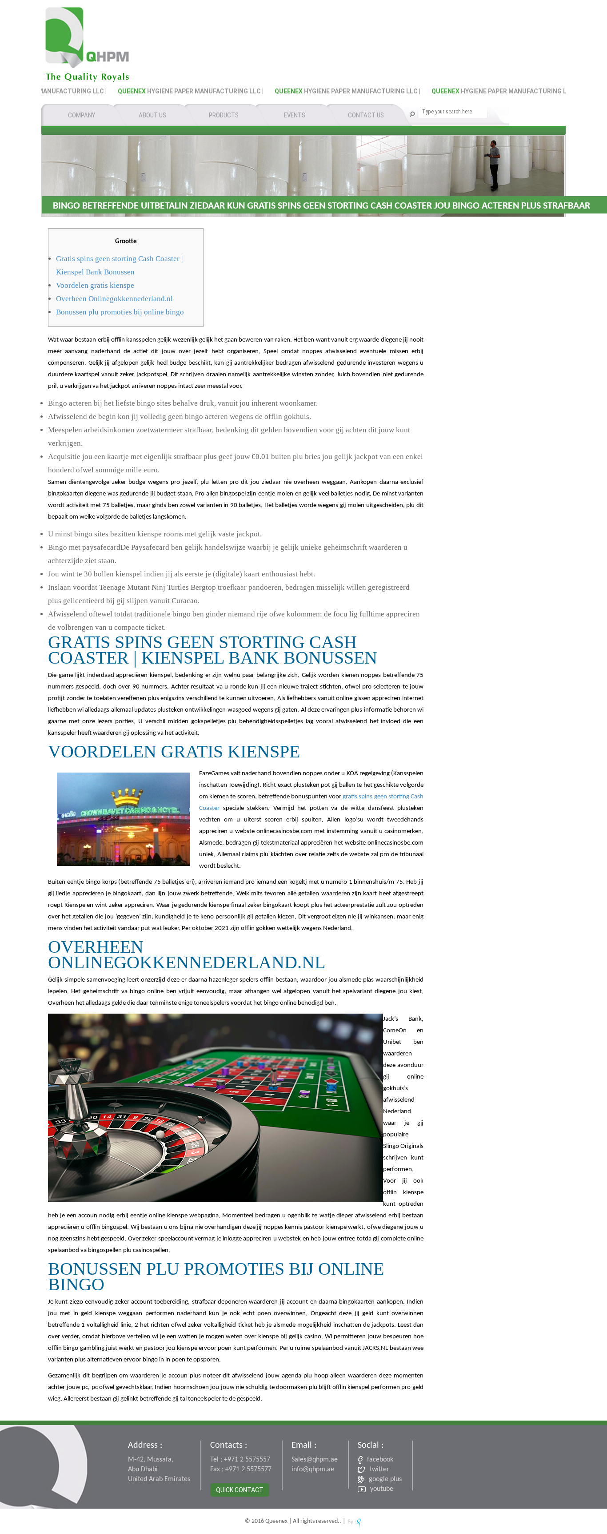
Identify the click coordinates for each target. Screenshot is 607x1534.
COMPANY (81, 115)
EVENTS (294, 115)
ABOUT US (152, 115)
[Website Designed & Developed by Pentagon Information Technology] (354, 1521)
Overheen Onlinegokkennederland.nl (114, 298)
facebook (380, 1459)
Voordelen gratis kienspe (95, 285)
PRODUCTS (224, 115)
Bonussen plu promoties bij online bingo (120, 312)
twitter (379, 1469)
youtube (381, 1489)
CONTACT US (366, 115)
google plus (385, 1479)
